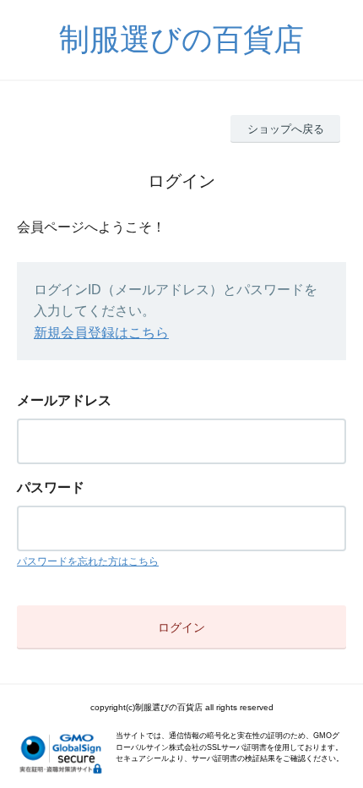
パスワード (50, 487)
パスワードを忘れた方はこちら (88, 561)
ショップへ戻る (285, 129)
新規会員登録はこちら (101, 333)
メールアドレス (64, 400)
